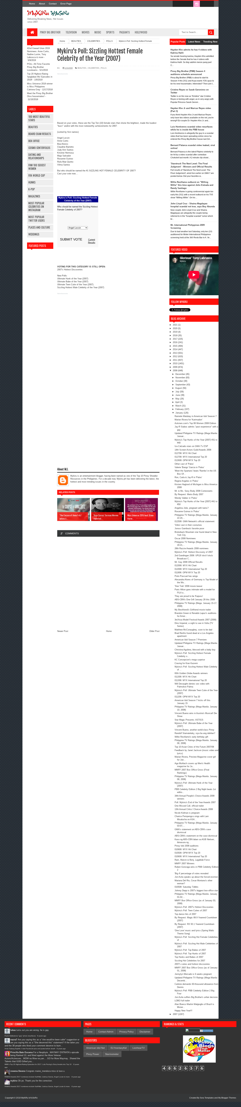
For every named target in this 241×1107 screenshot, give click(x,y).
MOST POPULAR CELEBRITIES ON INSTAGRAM (36, 206)
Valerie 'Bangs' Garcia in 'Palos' (189, 467)
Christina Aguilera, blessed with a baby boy (195, 649)
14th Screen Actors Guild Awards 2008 (193, 450)
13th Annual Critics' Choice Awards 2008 (194, 809)
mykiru (13, 1080)
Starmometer (112, 1054)
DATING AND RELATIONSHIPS (36, 156)
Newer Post (62, 631)
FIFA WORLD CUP (36, 175)
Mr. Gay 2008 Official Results (189, 562)
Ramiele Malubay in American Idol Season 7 (196, 416)
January (179, 413)
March (178, 405)
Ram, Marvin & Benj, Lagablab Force (192, 860)
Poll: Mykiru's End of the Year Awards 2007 (195, 802)
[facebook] (176, 4)
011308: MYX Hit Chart (185, 676)
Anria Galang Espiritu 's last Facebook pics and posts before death (30, 1048)
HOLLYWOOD (141, 32)
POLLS (103, 68)
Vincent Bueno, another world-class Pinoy (194, 730)
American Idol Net (95, 1048)
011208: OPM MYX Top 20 (187, 696)
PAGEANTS (124, 32)
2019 (175, 332)
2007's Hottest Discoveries (70, 269)
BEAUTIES (33, 127)
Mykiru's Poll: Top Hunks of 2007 (190, 953)
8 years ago (41, 1036)
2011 (175, 360)
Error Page (65, 3)
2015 (175, 346)
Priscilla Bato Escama (21, 1052)
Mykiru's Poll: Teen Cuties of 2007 (191, 910)
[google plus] (210, 4)
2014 (175, 349)
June (178, 395)
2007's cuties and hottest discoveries (192, 964)
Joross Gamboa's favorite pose (189, 528)
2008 (175, 370)
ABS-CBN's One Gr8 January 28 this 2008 (195, 599)
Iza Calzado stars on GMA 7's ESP (191, 446)
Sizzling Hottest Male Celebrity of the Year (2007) (80, 287)
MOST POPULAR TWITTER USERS (36, 218)
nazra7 (13, 1039)
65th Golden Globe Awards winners (191, 673)
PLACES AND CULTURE (39, 227)
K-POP (31, 189)
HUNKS (31, 182)
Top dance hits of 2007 (185, 914)
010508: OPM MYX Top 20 (187, 853)
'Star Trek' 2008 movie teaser (188, 586)
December (180, 374)
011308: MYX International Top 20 (191, 680)
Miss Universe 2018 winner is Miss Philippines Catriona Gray (40, 86)
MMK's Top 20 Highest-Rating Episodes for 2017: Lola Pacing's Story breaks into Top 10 (38, 1064)
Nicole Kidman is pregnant (187, 813)
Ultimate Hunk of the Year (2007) (72, 278)
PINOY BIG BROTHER (50, 32)
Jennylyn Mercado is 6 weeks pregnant (193, 974)
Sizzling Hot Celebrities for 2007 (190, 960)
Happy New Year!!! (183, 1010)
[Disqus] (108, 583)
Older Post (154, 631)
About (42, 3)
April (177, 402)
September (180, 384)
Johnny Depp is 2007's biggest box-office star (196, 890)
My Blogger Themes (227, 1098)
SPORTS (110, 32)
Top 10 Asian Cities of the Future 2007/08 (194, 747)
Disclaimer (145, 1031)
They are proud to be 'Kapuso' (189, 596)
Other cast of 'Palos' (184, 464)
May (177, 398)
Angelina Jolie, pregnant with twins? (192, 508)
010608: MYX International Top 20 (191, 856)
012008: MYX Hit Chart (186, 565)
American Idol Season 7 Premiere (191, 639)
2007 (175, 1014)
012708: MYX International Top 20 (191, 457)
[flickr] (189, 4)
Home (32, 3)
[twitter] (183, 4)
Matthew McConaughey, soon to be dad (193, 629)
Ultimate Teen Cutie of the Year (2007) (75, 284)
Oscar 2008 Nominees (185, 538)
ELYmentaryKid (119, 1048)
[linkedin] (203, 4)
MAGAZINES (34, 196)
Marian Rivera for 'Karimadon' (188, 419)
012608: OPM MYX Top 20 (187, 460)
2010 (175, 363)
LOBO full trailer (182, 1000)
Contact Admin (105, 1031)
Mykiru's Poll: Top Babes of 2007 (190, 950)
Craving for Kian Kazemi (186, 663)
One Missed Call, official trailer (189, 806)
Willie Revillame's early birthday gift (191, 737)
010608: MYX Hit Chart (186, 849)
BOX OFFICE (34, 141)
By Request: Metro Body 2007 (189, 494)
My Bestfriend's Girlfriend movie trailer (193, 609)
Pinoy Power (92, 1054)
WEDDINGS (33, 234)
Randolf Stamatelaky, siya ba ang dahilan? (195, 733)
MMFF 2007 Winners (184, 863)
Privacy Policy (126, 1031)
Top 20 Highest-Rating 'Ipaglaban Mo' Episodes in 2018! (39, 77)
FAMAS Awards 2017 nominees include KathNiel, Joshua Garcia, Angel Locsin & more (37, 1077)
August (179, 388)
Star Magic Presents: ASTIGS (189, 720)
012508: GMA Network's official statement (194, 521)
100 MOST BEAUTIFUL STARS (39, 118)
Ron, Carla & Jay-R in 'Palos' (188, 477)
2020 (175, 328)
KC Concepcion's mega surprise (190, 659)
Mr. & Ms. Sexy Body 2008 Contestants (193, 491)
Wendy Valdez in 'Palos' (186, 498)
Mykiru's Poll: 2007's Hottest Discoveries (194, 907)
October (179, 381)
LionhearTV (138, 1048)
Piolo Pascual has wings (186, 576)
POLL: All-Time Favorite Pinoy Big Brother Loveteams (38, 67)
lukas (13, 1030)
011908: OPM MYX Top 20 (187, 572)
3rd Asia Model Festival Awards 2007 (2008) (195, 619)
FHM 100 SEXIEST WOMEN (37, 167)
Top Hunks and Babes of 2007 (189, 957)
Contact (53, 3)
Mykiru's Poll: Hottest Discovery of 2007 (194, 552)
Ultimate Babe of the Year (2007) (72, 281)
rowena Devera (17, 1071)
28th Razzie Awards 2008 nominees (192, 548)
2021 (175, 325)
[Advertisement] (108, 99)
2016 (175, 342)
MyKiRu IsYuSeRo (29, 1098)
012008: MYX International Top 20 (191, 569)
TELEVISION (71, 32)
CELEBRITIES (93, 68)
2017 (175, 339)
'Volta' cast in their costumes (188, 525)
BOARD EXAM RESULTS (39, 134)
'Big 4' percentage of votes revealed (191, 873)
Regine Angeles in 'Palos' (186, 481)
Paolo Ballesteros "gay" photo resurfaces (20, 1036)
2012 (175, 356)
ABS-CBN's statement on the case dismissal (196, 836)
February (179, 409)
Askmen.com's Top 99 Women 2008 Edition (195, 423)
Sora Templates (207, 1098)
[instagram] (196, 4)
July (177, 391)
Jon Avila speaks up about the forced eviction (196, 877)
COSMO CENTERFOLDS (39, 148)
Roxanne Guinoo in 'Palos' (187, 511)
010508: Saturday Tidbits (186, 887)
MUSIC (97, 32)
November (180, 377)
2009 (175, 367)
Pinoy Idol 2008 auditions (187, 846)
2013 (175, 353)
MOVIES (85, 32)
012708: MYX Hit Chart (186, 453)
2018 (175, 335)
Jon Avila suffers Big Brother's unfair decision (196, 997)
